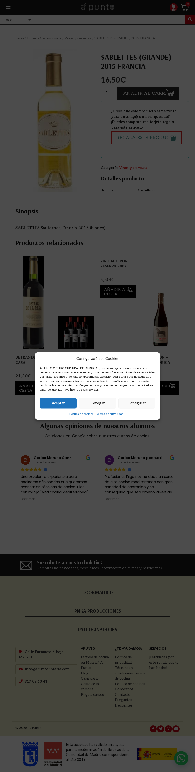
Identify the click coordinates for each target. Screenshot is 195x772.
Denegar (97, 403)
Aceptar (58, 403)
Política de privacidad (109, 414)
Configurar (137, 403)
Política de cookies (81, 414)
